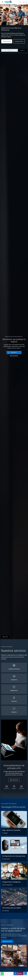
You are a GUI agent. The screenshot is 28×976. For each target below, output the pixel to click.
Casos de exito (7, 41)
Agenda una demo (7, 941)
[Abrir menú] (2, 2)
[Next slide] (16, 50)
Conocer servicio (6, 859)
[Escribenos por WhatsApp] (2, 973)
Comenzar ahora (19, 41)
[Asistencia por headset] (25, 973)
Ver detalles (5, 833)
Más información (14, 355)
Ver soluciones (5, 910)
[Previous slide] (2, 50)
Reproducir (14, 352)
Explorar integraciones (7, 884)
